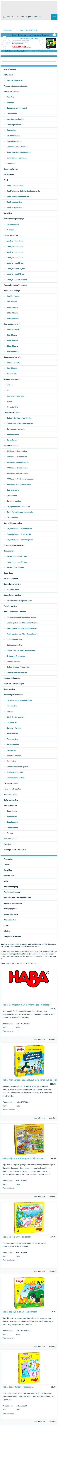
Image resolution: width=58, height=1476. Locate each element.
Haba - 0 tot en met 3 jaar (28, 30)
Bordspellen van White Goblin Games (21, 617)
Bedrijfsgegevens (11, 909)
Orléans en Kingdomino (16, 656)
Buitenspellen (9, 689)
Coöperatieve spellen (12, 413)
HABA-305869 (15, 1252)
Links (6, 881)
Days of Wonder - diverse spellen (20, 540)
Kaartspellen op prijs (12, 324)
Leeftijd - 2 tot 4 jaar (15, 246)
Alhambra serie (13, 590)
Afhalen (7, 931)
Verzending (8, 859)
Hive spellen (12, 706)
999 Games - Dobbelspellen (17, 462)
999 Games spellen (11, 446)
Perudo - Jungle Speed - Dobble (19, 700)
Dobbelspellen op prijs (12, 357)
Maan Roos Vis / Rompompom (18, 152)
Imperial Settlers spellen (17, 673)
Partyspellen (9, 175)
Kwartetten (11, 750)
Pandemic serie (13, 435)
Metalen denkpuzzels (12, 678)
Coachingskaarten (14, 125)
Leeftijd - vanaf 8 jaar (15, 263)
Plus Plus (10, 97)
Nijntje (9, 401)
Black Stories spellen (15, 717)
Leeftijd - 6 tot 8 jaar (15, 258)
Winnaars (11, 230)
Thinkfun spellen (10, 606)
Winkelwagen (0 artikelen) (30, 17)
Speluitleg (8, 213)
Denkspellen (12, 114)
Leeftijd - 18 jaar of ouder (17, 280)
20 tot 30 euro (12, 313)
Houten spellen (13, 745)
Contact (7, 865)
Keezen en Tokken (11, 169)
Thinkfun (10, 103)
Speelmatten (12, 817)
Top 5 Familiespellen (15, 186)
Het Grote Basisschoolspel (17, 147)
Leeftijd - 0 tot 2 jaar (15, 241)
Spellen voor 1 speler (15, 772)
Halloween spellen (11, 800)
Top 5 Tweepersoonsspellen (18, 197)
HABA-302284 (15, 1181)
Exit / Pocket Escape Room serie (20, 512)
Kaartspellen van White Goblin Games (22, 628)
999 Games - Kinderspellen (17, 473)
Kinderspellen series (12, 379)
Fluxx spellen (12, 739)
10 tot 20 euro (12, 307)
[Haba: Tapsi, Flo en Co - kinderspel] (29, 1308)
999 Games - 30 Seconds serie (19, 484)
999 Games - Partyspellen (17, 451)
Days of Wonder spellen (13, 523)
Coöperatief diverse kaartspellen (20, 424)
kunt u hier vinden (29, 964)
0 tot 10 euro (12, 302)
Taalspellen (11, 130)
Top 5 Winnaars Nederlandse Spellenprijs (23, 191)
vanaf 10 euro (12, 374)
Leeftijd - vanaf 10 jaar (16, 269)
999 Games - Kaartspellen (17, 468)
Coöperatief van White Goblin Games (21, 651)
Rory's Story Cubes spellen (17, 767)
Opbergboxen (12, 811)
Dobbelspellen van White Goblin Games (22, 623)
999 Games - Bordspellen (17, 457)
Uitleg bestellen (10, 920)
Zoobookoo (11, 163)
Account (9, 17)
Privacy (6, 925)
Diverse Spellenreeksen (13, 695)
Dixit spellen (12, 722)
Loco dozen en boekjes (15, 119)
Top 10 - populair (13, 363)
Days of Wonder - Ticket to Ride (19, 529)
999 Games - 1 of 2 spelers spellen (20, 479)
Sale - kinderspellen (15, 80)
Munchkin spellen (14, 756)
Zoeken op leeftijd (11, 235)
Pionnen (10, 833)
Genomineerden (13, 224)
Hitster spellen (10, 69)
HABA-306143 (15, 1406)
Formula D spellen (11, 579)
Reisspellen (11, 761)
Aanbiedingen (9, 876)
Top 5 (6, 180)
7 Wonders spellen (11, 783)
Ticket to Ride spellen (12, 789)
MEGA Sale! (8, 75)
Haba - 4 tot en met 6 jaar (17, 562)
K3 (8, 390)
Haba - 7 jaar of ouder (15, 568)
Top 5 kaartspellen (14, 202)
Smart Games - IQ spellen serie (19, 601)
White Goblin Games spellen (15, 612)
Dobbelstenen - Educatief (17, 108)
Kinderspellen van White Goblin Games (22, 634)
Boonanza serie (13, 490)
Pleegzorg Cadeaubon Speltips (16, 86)
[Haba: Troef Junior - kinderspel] (29, 1383)
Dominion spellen (14, 501)
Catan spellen (12, 518)
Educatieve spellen (11, 91)
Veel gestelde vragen (12, 892)
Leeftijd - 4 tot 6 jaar (15, 252)
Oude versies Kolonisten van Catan (17, 898)
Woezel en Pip (12, 407)
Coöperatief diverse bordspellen (19, 418)
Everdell (10, 711)
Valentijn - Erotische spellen (15, 850)
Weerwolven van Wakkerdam (15, 285)
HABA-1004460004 (16, 1024)
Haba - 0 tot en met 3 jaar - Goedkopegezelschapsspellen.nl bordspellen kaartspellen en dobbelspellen (29, 7)
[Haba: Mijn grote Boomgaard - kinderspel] (29, 1155)
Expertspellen (12, 734)
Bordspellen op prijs (12, 291)
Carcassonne (12, 496)
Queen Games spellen (12, 584)
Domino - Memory (14, 728)
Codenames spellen (14, 645)
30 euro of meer (13, 318)
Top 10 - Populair (13, 296)
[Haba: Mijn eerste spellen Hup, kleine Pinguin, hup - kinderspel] (28, 1076)
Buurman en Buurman (15, 396)
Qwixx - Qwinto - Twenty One (18, 667)
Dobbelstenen (12, 828)
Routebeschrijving (11, 887)
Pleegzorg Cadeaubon (12, 936)
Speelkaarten (12, 822)
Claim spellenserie (14, 639)
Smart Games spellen (12, 595)
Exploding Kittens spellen (14, 545)
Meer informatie (39, 1039)
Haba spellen (8, 30)
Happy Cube (8, 573)
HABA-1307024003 (16, 1331)
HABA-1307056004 (16, 1102)
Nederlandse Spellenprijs (14, 219)
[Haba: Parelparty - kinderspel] (29, 1233)
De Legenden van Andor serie (18, 507)
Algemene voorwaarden (13, 903)
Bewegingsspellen (14, 141)
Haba (11, 1027)
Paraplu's (7, 844)
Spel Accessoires (10, 806)
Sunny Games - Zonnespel (17, 158)
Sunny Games (12, 440)
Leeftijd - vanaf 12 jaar (16, 274)
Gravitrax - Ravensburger (14, 684)
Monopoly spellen (10, 794)
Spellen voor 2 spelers (16, 778)
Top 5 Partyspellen (14, 208)
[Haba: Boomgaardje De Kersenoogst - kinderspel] (29, 987)
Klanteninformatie (11, 914)
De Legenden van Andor (16, 429)
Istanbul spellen (13, 662)
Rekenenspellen (13, 136)
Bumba (9, 385)
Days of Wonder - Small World (19, 534)
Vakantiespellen (10, 839)
